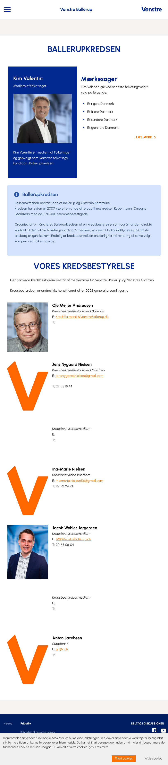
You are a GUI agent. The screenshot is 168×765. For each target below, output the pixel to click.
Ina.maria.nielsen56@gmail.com (79, 481)
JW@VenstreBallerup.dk (73, 539)
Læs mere (101, 747)
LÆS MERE (144, 137)
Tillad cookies (124, 758)
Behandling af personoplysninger (37, 732)
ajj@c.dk (62, 649)
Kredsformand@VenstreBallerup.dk (82, 317)
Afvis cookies (153, 758)
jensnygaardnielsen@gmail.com (79, 376)
